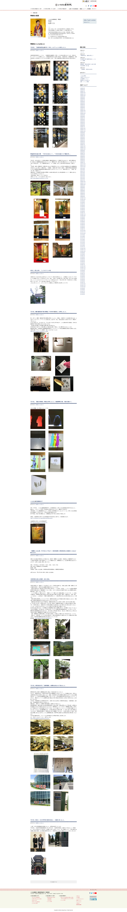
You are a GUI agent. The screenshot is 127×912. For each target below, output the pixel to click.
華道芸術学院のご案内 (51, 897)
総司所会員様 (78, 904)
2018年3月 (82, 226)
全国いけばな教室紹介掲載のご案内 (67, 897)
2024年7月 (82, 117)
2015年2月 (82, 280)
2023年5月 (82, 138)
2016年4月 (82, 260)
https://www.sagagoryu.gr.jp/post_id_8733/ (39, 178)
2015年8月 (82, 272)
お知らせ (78, 895)
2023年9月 (82, 132)
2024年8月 (82, 116)
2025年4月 (82, 104)
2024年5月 (82, 120)
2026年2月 (82, 89)
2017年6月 (82, 239)
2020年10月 (82, 184)
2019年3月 (82, 209)
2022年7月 (82, 153)
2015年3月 (82, 279)
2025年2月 (82, 107)
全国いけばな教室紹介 (36, 901)
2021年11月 (82, 165)
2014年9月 (82, 288)
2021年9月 (82, 168)
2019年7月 (82, 203)
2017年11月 (82, 232)
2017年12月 (82, 230)
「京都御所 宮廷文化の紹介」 (86, 69)
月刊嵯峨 (78, 897)
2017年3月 (82, 243)
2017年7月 (82, 237)
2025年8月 (82, 98)
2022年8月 (82, 152)
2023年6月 (82, 137)
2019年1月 (82, 212)
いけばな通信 (83, 75)
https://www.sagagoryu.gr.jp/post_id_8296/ (39, 331)
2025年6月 (82, 101)
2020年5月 (82, 192)
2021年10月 (82, 166)
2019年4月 (82, 208)
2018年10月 (82, 215)
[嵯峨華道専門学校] (93, 897)
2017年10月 (82, 233)
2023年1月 (82, 144)
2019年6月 (82, 205)
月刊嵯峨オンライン (84, 78)
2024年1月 (82, 126)
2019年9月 (82, 200)
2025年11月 (82, 94)
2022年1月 (82, 162)
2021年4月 (82, 175)
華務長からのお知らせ (40, 50)
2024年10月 (82, 113)
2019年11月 (82, 197)
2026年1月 (82, 91)
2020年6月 (82, 190)
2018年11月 (82, 214)
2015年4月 (82, 277)
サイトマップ (78, 901)
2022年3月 (82, 159)
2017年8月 (82, 236)
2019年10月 (82, 199)
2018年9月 (82, 217)
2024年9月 (82, 115)
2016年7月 (82, 255)
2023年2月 (82, 143)
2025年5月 (82, 103)
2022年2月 (82, 160)
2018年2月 (82, 227)
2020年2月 (82, 196)
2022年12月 (82, 146)
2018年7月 (82, 220)
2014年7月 (82, 291)
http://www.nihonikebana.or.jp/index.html (38, 522)
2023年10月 (82, 131)
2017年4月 (82, 242)
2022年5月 (82, 156)
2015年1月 (82, 282)
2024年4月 (82, 122)
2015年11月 (82, 267)
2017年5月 (82, 240)
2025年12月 (82, 92)
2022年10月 (82, 149)
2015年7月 (82, 273)
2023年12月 (82, 128)
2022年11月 (82, 147)
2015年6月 (82, 275)
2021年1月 (82, 180)
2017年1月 (82, 246)
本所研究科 (49, 899)
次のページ (54, 882)
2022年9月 (82, 150)
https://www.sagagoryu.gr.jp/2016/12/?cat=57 (39, 718)
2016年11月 (82, 249)
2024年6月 (82, 119)
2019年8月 (82, 202)
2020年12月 (82, 181)
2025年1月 (82, 109)
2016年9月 (82, 252)
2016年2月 (82, 263)
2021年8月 (82, 169)
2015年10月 (82, 269)
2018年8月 (82, 218)
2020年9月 (82, 186)
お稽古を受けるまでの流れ (37, 898)
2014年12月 (82, 283)
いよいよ (82, 51)
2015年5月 (82, 276)
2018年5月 (82, 223)
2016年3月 (82, 261)
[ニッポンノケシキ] (93, 899)
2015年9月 (82, 270)
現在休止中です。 (87, 22)
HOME (31, 12)
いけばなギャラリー (80, 898)
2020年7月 (82, 189)
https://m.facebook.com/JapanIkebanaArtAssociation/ (41, 518)
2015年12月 (82, 266)
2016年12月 (82, 248)
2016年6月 (82, 257)
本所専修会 (49, 898)
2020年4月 (82, 193)
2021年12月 (82, 163)
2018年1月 (82, 229)
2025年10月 (82, 95)
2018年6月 (82, 221)
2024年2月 (82, 125)
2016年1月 (82, 264)
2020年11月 (82, 183)
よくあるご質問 (35, 903)
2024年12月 (82, 110)
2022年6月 (82, 155)
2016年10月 (82, 251)
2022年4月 (82, 157)
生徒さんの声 (34, 900)
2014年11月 (82, 285)
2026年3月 (82, 88)
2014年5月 (82, 294)
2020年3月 (82, 195)
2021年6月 (82, 172)
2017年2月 (82, 245)
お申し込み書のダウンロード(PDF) (67, 898)
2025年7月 (82, 100)
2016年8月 (82, 254)
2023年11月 (82, 129)
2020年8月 (82, 187)
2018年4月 (82, 224)
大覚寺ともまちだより (85, 77)
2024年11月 (82, 112)
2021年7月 (82, 171)
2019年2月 (82, 211)
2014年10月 (82, 286)
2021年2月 (82, 178)
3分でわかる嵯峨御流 (36, 897)
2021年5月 (82, 174)
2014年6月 (82, 292)
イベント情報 (49, 901)
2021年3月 (82, 177)
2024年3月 (82, 123)
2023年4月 (82, 140)
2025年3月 (82, 106)
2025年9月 (82, 97)
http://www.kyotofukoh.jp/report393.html (43, 618)
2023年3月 (82, 141)
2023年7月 (82, 135)
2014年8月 (82, 289)
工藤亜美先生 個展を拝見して (86, 55)
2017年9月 (82, 235)
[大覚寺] (85, 1)
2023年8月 (82, 134)
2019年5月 (82, 206)
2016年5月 (82, 258)
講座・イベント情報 (84, 81)
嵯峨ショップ (78, 900)
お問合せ (78, 903)
